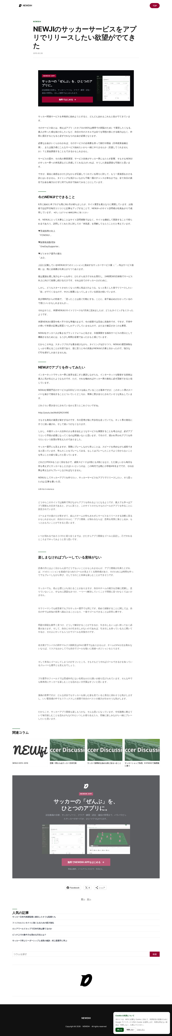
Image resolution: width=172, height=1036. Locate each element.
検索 (155, 954)
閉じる (119, 1030)
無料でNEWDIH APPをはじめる (86, 862)
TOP (155, 5)
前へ (83, 899)
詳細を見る (141, 1030)
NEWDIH (27, 5)
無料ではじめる (67, 99)
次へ (89, 899)
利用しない (130, 1030)
